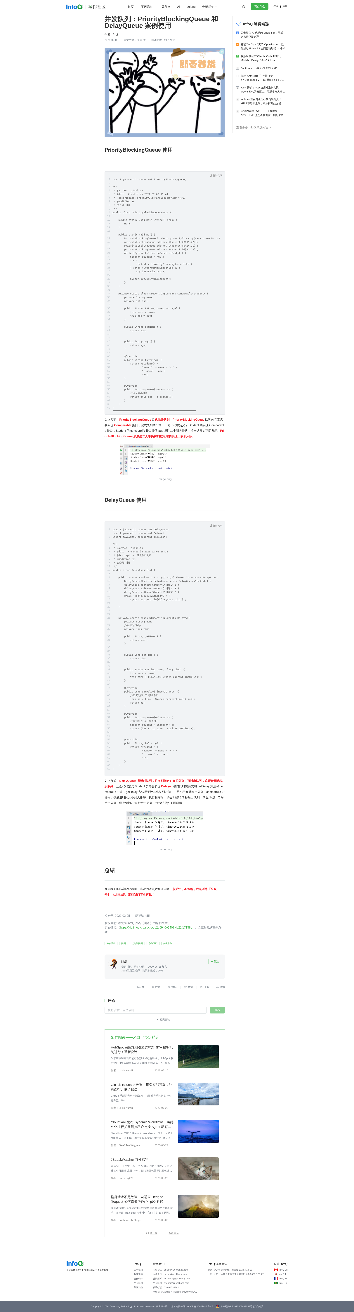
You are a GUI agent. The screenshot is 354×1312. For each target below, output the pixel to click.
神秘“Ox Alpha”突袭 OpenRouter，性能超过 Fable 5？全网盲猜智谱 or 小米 (263, 46)
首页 (131, 6)
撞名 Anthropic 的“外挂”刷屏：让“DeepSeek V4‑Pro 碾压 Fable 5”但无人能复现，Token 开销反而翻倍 (263, 78)
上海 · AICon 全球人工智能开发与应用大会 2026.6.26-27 (236, 1274)
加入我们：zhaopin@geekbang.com (171, 1283)
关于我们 (138, 1270)
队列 (123, 943)
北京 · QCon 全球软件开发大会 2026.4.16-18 (230, 1270)
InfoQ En (283, 1270)
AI (178, 6)
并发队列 (167, 943)
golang (191, 6)
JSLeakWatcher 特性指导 (129, 1159)
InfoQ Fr (283, 1278)
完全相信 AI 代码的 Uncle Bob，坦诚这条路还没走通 (262, 34)
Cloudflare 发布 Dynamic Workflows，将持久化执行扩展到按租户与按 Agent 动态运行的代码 (142, 1124)
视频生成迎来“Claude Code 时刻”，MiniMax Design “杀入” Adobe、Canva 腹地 (261, 58)
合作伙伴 (138, 1278)
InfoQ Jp (283, 1274)
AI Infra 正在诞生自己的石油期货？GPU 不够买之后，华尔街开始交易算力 (262, 101)
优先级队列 (137, 943)
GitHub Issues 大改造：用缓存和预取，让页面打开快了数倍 (141, 1087)
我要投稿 (138, 1274)
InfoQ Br (283, 1283)
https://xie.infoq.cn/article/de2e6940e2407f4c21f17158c (156, 927)
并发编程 (111, 943)
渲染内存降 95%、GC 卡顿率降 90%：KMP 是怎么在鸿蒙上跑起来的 (262, 113)
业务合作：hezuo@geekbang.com (170, 1274)
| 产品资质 (258, 1306)
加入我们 (138, 1283)
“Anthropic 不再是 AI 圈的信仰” (259, 68)
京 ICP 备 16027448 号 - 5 (200, 1306)
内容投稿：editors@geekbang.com (170, 1270)
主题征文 (165, 6)
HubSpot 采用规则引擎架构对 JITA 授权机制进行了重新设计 (142, 1050)
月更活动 (146, 6)
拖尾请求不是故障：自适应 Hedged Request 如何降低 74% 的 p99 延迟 (137, 1199)
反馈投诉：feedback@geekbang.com (171, 1278)
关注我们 (138, 1287)
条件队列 (153, 943)
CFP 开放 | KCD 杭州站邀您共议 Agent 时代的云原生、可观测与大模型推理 (263, 90)
